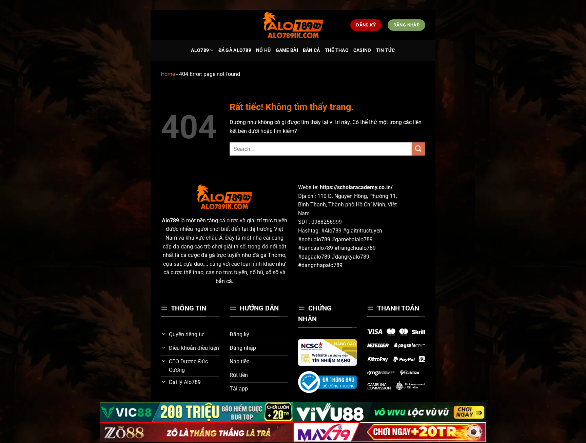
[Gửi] (418, 149)
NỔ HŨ (263, 50)
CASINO (362, 50)
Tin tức (385, 50)
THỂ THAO (337, 50)
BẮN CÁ (311, 50)
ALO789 (200, 50)
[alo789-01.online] (293, 25)
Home (168, 74)
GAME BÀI (287, 50)
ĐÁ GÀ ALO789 (234, 50)
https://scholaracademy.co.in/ (356, 187)
